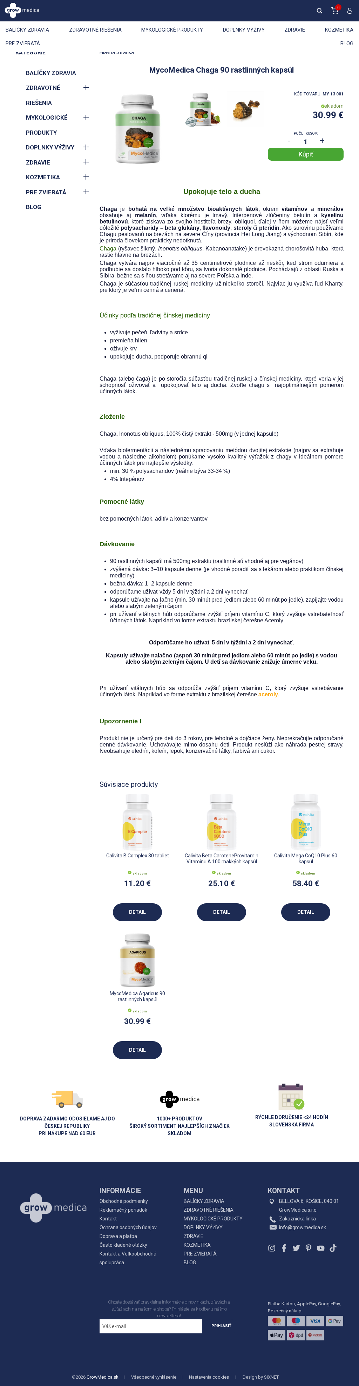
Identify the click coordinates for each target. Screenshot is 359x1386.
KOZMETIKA (339, 30)
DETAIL (137, 912)
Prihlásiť (221, 1326)
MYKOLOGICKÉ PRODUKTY (172, 30)
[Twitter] (296, 1248)
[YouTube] (320, 1248)
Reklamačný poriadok (123, 1210)
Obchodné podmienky (124, 1201)
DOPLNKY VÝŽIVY (244, 30)
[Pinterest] (308, 1248)
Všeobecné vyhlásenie (153, 1377)
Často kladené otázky (123, 1245)
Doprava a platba (118, 1236)
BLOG (346, 43)
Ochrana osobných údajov (128, 1227)
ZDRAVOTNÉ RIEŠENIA (95, 30)
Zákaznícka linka (297, 1218)
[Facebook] (284, 1248)
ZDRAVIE (294, 30)
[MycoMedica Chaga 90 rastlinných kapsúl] (137, 129)
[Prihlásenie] (348, 13)
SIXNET (271, 1377)
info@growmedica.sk (302, 1227)
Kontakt (108, 1218)
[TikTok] (332, 1248)
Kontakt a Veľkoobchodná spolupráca (128, 1258)
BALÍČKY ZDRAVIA (27, 30)
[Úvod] (53, 1192)
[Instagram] (272, 1248)
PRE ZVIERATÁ (23, 43)
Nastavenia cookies (209, 1377)
